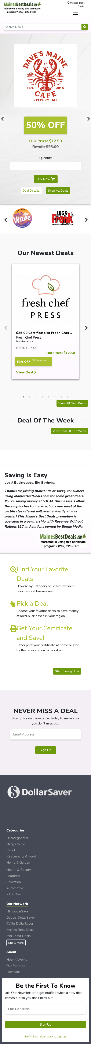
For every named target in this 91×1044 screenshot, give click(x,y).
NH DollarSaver (18, 911)
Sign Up (45, 750)
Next (86, 219)
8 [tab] (68, 397)
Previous (5, 219)
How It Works (16, 959)
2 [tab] (30, 397)
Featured (13, 876)
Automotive (15, 888)
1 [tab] (23, 397)
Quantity (45, 158)
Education (13, 882)
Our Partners (15, 965)
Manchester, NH (24, 341)
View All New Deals (72, 403)
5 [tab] (49, 397)
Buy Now (43, 179)
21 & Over (14, 894)
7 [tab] (61, 397)
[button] (2, 119)
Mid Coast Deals (18, 936)
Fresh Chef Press (28, 337)
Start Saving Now (67, 671)
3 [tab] (36, 397)
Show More (16, 943)
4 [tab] (42, 397)
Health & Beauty (18, 869)
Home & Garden (18, 862)
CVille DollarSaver (19, 923)
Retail (10, 850)
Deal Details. (31, 191)
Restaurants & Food (21, 856)
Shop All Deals (58, 191)
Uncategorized (17, 838)
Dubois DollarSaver (20, 917)
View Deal (25, 372)
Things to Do (15, 844)
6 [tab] (55, 397)
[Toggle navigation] (75, 14)
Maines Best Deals (20, 929)
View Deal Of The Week (69, 431)
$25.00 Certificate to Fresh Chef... (44, 333)
